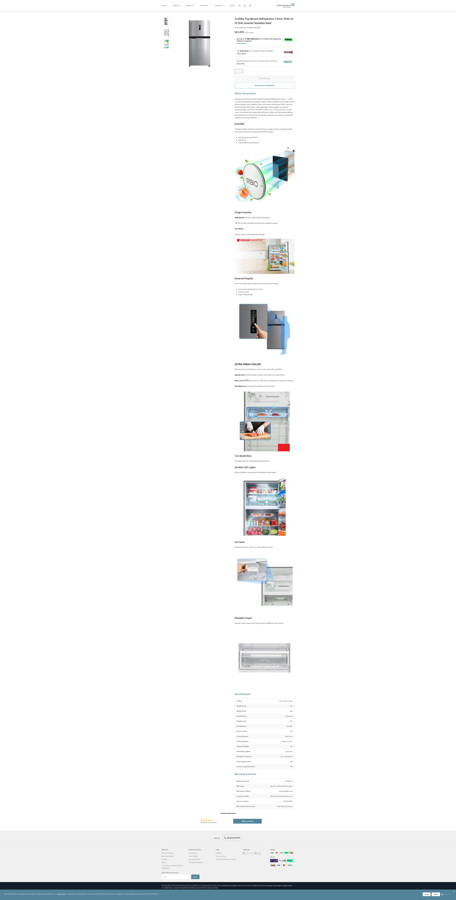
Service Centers (194, 859)
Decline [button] (436, 894)
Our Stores (204, 5)
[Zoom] (200, 44)
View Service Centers (285, 806)
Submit (195, 877)
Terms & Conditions (196, 862)
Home (164, 5)
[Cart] (250, 5)
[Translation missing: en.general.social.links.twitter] (251, 853)
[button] (446, 894)
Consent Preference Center (226, 859)
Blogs (164, 862)
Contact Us (219, 5)
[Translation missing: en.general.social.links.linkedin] (259, 853)
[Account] (244, 5)
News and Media (168, 856)
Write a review (247, 821)
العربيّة (232, 5)
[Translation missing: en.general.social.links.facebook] (244, 853)
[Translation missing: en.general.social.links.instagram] (248, 853)
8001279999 (288, 801)
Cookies (219, 853)
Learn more (241, 63)
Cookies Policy (61, 894)
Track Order (193, 856)
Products (176, 5)
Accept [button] (427, 894)
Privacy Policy (221, 856)
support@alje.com (286, 791)
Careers (164, 859)
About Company (168, 853)
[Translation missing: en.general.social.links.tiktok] (255, 853)
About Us (189, 5)
